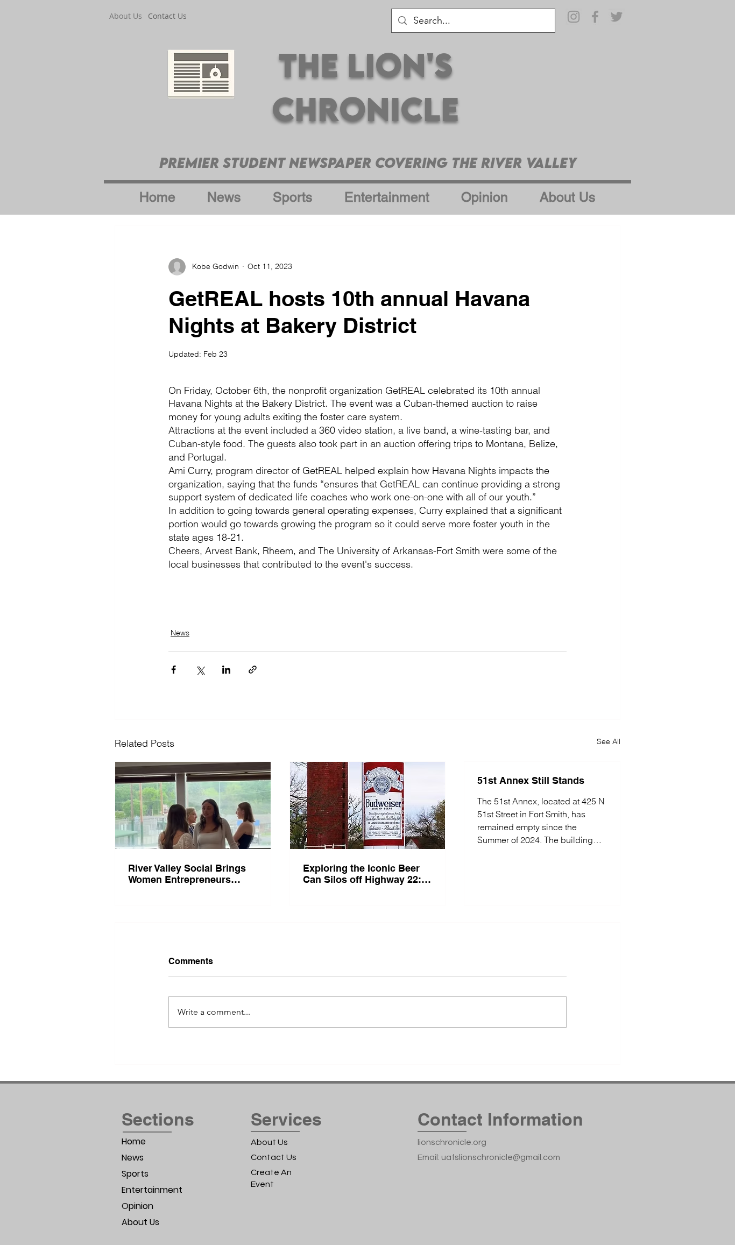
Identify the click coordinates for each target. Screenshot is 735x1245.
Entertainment (152, 1190)
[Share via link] (253, 669)
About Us (140, 1222)
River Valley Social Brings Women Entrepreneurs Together (187, 873)
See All (608, 741)
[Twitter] (617, 17)
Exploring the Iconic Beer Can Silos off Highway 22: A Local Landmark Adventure (367, 873)
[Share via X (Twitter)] (200, 669)
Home (134, 1141)
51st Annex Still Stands (530, 780)
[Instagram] (574, 17)
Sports (135, 1174)
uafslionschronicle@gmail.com (500, 1157)
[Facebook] (595, 17)
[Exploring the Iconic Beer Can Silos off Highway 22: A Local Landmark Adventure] (368, 805)
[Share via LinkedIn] (226, 669)
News (180, 633)
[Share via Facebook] (173, 669)
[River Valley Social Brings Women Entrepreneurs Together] (193, 805)
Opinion (137, 1206)
